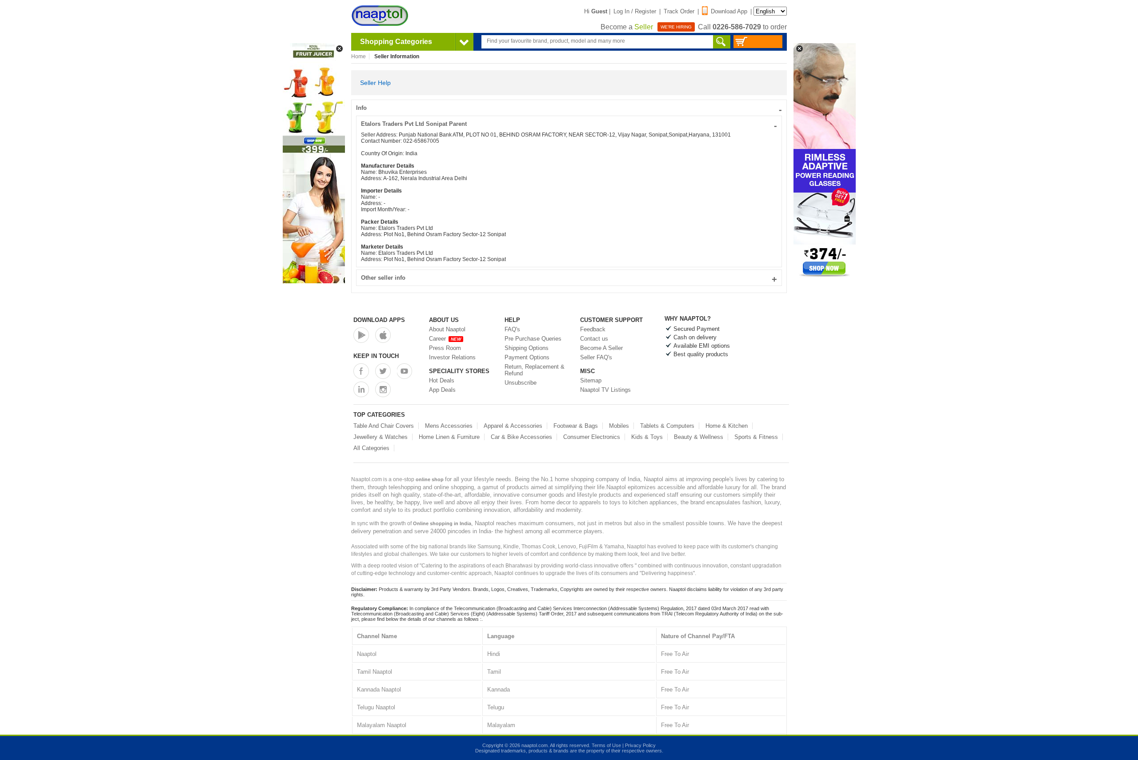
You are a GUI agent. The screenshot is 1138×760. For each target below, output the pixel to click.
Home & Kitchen (726, 425)
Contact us (594, 338)
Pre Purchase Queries (533, 338)
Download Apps (379, 320)
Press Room (445, 348)
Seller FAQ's (596, 357)
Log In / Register (634, 11)
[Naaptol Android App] (361, 335)
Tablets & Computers (667, 425)
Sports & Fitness (756, 437)
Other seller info (569, 277)
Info (569, 108)
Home (358, 56)
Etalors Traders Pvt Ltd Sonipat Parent (569, 124)
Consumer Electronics (591, 437)
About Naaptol (447, 329)
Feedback (592, 329)
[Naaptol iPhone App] (383, 335)
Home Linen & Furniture (449, 437)
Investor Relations (452, 357)
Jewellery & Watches (380, 437)
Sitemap (590, 380)
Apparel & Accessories (513, 425)
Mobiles (619, 425)
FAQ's (512, 329)
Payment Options (527, 357)
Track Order (679, 11)
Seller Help (375, 82)
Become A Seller (601, 348)
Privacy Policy (640, 745)
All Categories (371, 448)
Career (445, 338)
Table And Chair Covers (383, 425)
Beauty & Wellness (698, 437)
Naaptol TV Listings (605, 389)
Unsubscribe (521, 382)
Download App (729, 11)
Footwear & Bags (575, 425)
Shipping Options (527, 348)
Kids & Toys (647, 437)
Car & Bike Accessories (521, 437)
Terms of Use (606, 745)
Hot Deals (441, 380)
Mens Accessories (449, 425)
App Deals (442, 389)
